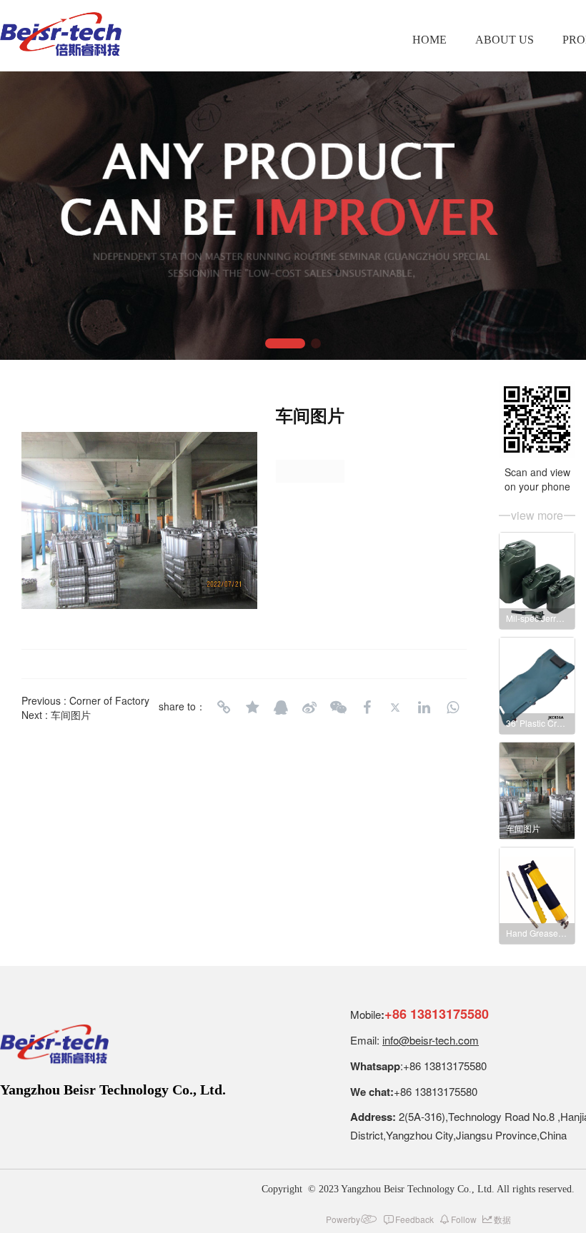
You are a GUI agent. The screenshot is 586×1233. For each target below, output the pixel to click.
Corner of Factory (109, 700)
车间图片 (71, 715)
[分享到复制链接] (223, 707)
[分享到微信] (338, 707)
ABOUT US (504, 40)
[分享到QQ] (280, 707)
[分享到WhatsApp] (452, 707)
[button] (285, 343)
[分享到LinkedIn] (423, 707)
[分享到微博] (309, 707)
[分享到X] (395, 707)
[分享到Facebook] (366, 707)
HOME (429, 40)
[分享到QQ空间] (252, 707)
